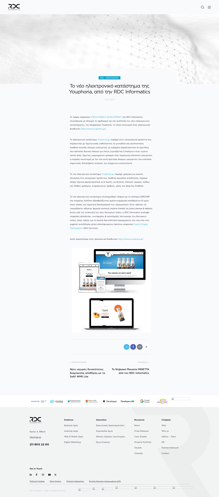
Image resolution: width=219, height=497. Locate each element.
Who (164, 425)
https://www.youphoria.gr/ (93, 128)
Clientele (138, 453)
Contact (165, 453)
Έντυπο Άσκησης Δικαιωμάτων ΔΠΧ (105, 481)
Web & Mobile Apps (73, 436)
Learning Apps (71, 431)
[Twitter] (126, 347)
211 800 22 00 (39, 444)
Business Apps (71, 425)
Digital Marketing (72, 442)
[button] (146, 347)
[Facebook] (133, 347)
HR (163, 442)
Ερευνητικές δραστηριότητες (110, 425)
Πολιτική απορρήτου (75, 481)
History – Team (169, 436)
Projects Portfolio (142, 442)
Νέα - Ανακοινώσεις (109, 78)
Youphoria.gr (103, 139)
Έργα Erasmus (103, 442)
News (137, 425)
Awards (138, 447)
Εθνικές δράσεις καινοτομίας (110, 436)
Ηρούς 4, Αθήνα (37, 431)
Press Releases (141, 431)
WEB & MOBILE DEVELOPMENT (106, 117)
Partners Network (170, 447)
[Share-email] (140, 347)
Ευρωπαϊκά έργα (104, 431)
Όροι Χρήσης (55, 481)
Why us (165, 431)
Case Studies (140, 436)
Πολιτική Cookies (37, 481)
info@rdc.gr (35, 437)
